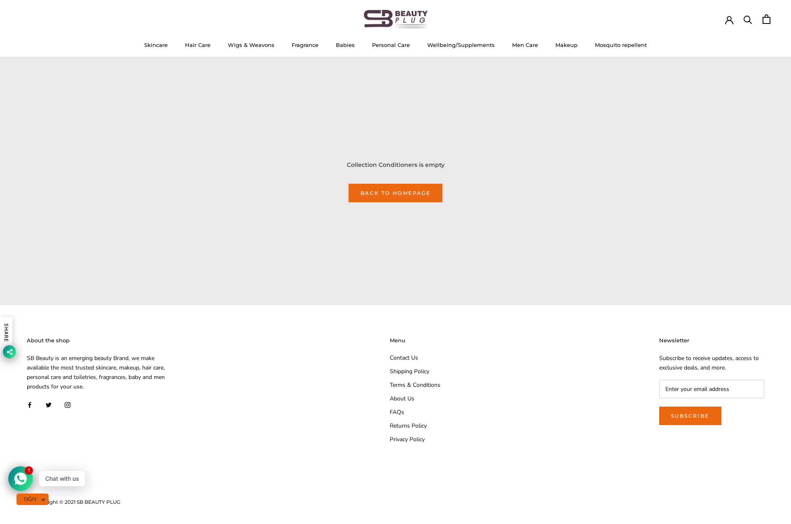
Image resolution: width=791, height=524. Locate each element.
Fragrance (305, 45)
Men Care (525, 45)
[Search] (748, 19)
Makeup (566, 45)
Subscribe (690, 416)
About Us (402, 398)
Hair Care (198, 45)
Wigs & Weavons (251, 45)
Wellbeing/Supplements (461, 45)
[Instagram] (67, 404)
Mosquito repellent (621, 45)
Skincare (156, 45)
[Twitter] (48, 404)
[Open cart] (766, 19)
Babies (345, 45)
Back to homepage (395, 193)
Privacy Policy (407, 439)
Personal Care (391, 45)
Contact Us (404, 358)
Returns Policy (408, 426)
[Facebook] (30, 404)
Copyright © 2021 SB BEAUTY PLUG (76, 502)
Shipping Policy (409, 371)
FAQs (397, 412)
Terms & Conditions (415, 385)
